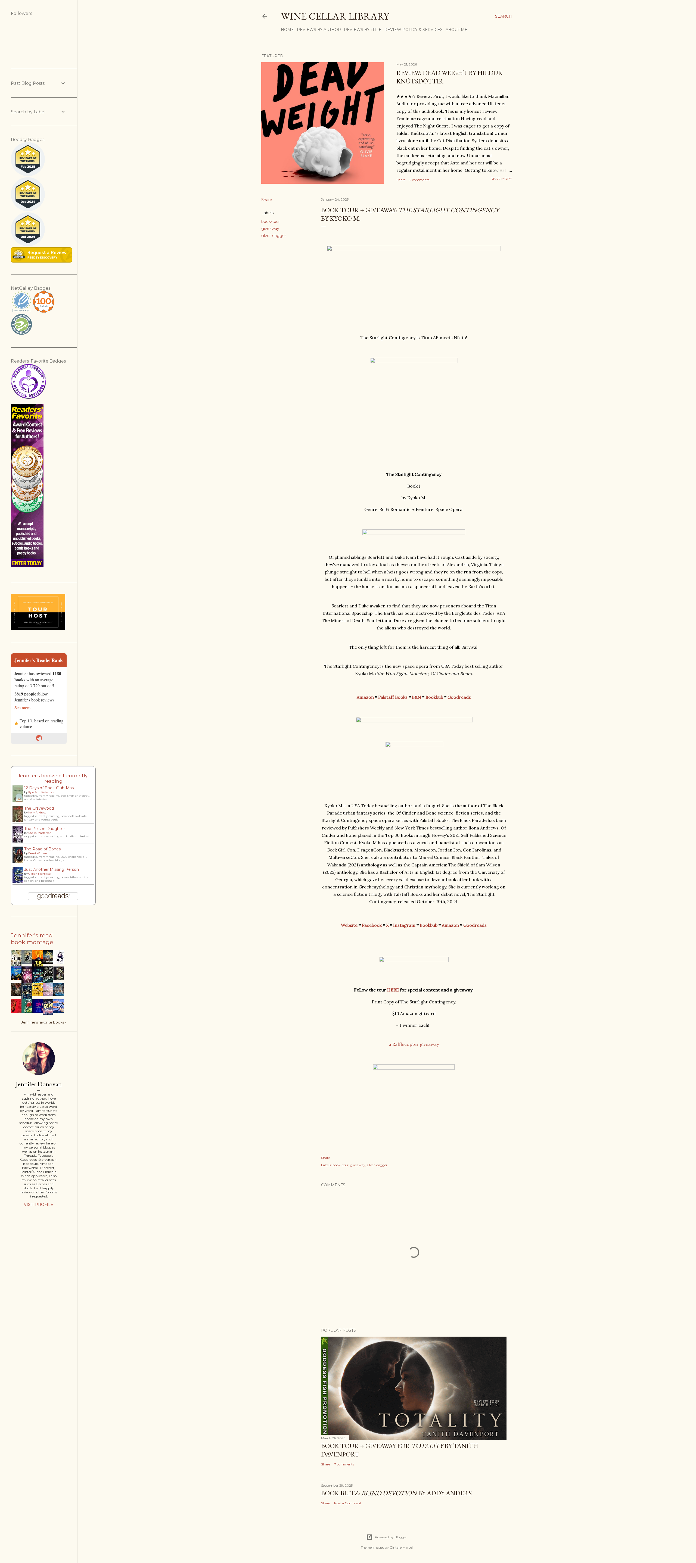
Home (287, 29)
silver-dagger (273, 235)
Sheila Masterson (39, 833)
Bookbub (434, 697)
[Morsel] (60, 978)
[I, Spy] (39, 1011)
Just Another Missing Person (51, 869)
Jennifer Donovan (39, 1084)
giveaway (270, 228)
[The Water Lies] (49, 962)
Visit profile (38, 1204)
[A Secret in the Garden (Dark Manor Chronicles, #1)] (17, 995)
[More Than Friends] (49, 995)
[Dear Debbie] (28, 1011)
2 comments (419, 180)
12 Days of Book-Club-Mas (49, 787)
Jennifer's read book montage (32, 939)
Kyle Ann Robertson (41, 792)
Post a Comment (347, 1503)
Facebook (372, 925)
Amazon (365, 697)
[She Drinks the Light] (60, 962)
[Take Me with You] (60, 1011)
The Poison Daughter (44, 828)
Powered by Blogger (391, 1537)
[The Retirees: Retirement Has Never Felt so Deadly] (60, 995)
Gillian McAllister (39, 873)
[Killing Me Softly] (17, 978)
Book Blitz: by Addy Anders (396, 1493)
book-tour (270, 221)
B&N (416, 697)
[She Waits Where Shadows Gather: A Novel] (17, 1011)
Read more (501, 179)
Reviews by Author (319, 29)
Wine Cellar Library (335, 16)
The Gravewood (39, 808)
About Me (456, 29)
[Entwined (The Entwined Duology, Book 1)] (28, 962)
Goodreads (459, 697)
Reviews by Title (362, 29)
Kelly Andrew (37, 812)
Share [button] (400, 180)
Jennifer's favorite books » (43, 1022)
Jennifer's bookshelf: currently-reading (53, 778)
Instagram (404, 925)
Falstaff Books (393, 697)
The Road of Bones (42, 849)
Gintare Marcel (401, 1547)
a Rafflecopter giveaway (414, 1044)
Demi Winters (37, 853)
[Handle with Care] (39, 995)
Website (349, 925)
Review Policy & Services (413, 29)
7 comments (344, 1464)
